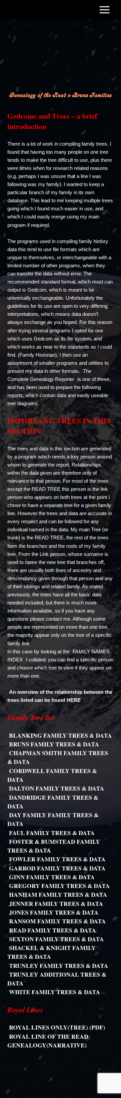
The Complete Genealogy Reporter (49, 375)
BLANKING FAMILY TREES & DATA (60, 735)
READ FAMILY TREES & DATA (52, 930)
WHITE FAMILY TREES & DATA (54, 991)
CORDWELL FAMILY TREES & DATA (52, 775)
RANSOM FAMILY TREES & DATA (57, 921)
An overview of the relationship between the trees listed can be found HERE (59, 696)
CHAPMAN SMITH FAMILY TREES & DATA (57, 757)
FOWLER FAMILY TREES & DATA (57, 859)
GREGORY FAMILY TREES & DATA (59, 885)
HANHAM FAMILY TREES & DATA (58, 894)
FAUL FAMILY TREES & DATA (52, 832)
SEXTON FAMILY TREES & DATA (56, 938)
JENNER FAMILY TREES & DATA (56, 903)
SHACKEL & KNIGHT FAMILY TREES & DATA (51, 952)
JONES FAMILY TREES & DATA (53, 912)
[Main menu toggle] (104, 10)
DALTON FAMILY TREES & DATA (56, 788)
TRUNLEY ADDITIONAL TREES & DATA (57, 978)
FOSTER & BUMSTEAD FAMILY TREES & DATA (53, 846)
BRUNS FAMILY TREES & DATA (54, 744)
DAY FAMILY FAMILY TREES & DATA (53, 819)
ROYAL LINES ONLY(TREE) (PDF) (57, 1027)
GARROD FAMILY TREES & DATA (57, 868)
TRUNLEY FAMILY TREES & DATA (58, 965)
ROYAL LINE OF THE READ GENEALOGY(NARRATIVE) (47, 1040)
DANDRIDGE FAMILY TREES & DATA (52, 801)
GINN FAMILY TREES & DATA (52, 876)
